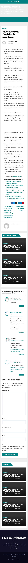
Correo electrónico (6, 427)
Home (9, 559)
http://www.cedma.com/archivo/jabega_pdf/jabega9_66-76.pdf (17, 369)
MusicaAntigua (13, 41)
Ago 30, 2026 (7, 478)
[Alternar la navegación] (25, 19)
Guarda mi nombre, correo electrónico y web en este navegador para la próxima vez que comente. (13, 448)
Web (3, 435)
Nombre (4, 418)
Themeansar (14, 556)
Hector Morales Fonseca (16, 312)
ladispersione (16, 249)
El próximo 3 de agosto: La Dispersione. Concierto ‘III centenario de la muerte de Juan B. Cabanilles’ (8, 212)
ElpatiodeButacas (17, 176)
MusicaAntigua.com (10, 7)
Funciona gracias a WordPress (9, 554)
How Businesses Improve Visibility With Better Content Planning (13, 247)
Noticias (4, 28)
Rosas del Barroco (15, 361)
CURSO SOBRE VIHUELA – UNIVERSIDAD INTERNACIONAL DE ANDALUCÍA (15, 198)
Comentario (5, 390)
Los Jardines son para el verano (20, 208)
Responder (21, 332)
